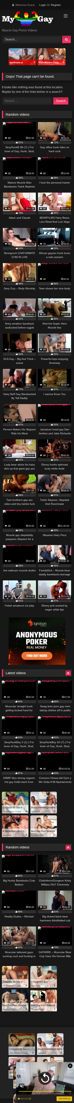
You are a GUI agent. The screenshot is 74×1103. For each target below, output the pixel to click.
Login (42, 4)
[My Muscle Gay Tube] (30, 19)
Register (56, 4)
